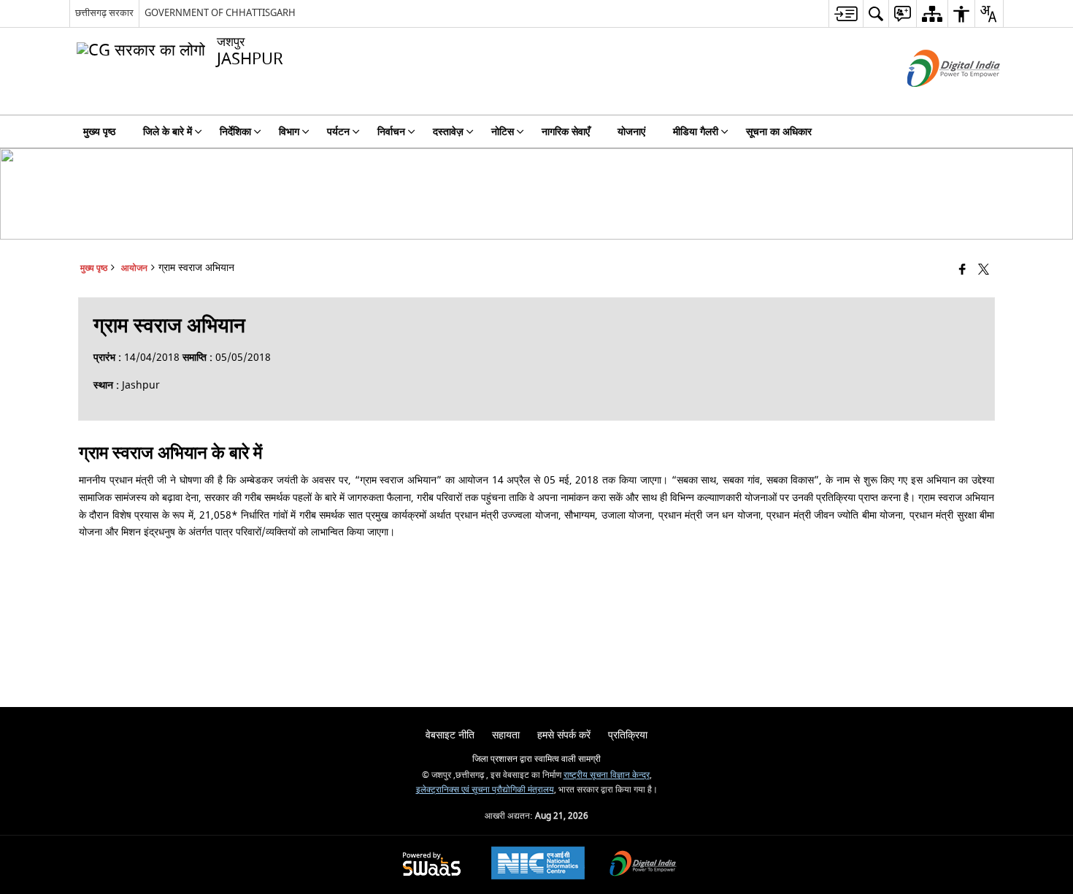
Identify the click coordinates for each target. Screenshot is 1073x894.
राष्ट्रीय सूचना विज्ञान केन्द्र (607, 775)
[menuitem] (845, 13)
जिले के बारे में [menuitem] (167, 132)
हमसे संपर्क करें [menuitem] (564, 735)
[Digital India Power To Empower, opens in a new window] (643, 865)
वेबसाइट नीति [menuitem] (450, 735)
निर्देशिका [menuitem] (235, 132)
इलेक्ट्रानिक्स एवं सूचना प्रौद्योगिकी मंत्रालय (485, 790)
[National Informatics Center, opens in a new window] (538, 865)
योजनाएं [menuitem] (631, 132)
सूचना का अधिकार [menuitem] (779, 132)
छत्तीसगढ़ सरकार (104, 13)
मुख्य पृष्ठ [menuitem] (99, 132)
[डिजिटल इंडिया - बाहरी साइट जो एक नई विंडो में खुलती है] (935, 99)
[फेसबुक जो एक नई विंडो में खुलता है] (962, 270)
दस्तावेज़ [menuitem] (448, 132)
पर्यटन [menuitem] (338, 132)
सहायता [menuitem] (506, 735)
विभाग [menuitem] (289, 132)
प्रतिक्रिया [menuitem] (627, 735)
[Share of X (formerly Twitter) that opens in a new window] (983, 270)
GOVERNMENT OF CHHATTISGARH (220, 13)
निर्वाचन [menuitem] (391, 132)
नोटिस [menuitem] (502, 132)
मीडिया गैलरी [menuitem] (695, 132)
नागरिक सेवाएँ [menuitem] (566, 132)
